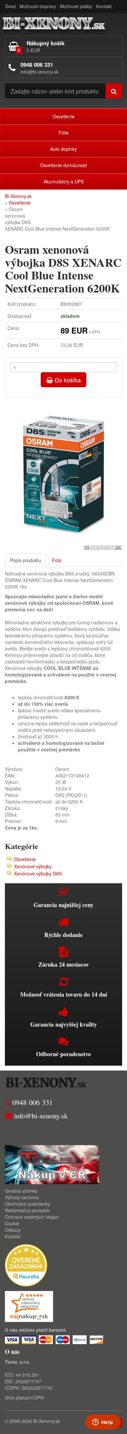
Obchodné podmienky (27, 1203)
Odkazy (13, 1230)
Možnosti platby (76, 6)
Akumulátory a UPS (64, 181)
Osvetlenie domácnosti (63, 165)
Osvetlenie (64, 116)
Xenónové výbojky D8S (38, 873)
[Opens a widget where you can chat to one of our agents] (102, 1422)
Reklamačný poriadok (27, 1210)
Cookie (12, 1223)
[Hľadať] (114, 90)
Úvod (10, 6)
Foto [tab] (57, 560)
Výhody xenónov (22, 1197)
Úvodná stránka (21, 1190)
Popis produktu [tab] (25, 560)
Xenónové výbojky (32, 866)
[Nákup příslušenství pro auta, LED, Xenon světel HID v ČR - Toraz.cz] (52, 1164)
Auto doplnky (63, 149)
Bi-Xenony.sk (18, 196)
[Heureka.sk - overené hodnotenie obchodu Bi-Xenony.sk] (26, 1264)
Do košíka (67, 380)
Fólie (64, 132)
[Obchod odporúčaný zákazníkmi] (29, 1305)
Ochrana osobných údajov (32, 1217)
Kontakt (104, 6)
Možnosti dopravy (38, 6)
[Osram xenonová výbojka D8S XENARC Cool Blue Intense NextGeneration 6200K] (63, 473)
